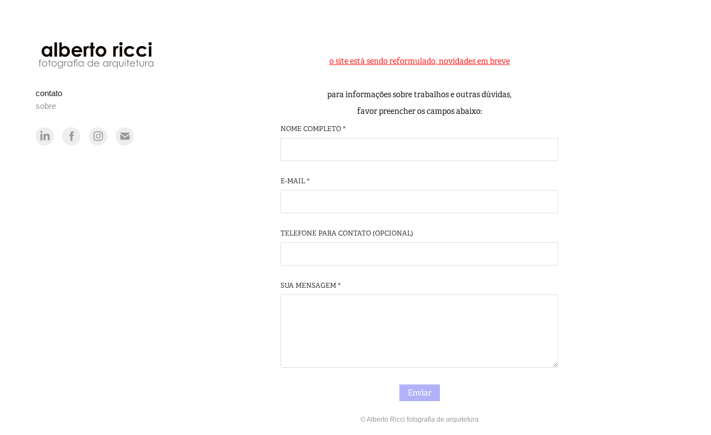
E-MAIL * (295, 181)
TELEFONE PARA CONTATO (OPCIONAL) (347, 233)
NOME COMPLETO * (313, 129)
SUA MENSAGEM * (311, 285)
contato (49, 93)
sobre (46, 106)
